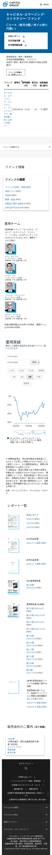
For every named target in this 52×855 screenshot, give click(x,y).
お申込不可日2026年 (14, 208)
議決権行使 (18, 789)
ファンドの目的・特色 (15, 187)
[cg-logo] (15, 4)
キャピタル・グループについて (26, 829)
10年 (38, 377)
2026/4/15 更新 (34, 707)
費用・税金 (10, 200)
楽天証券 (12, 753)
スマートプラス (15, 747)
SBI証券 (11, 739)
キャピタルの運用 (26, 807)
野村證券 (12, 750)
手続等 (8, 196)
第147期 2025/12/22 (35, 615)
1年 (14, 377)
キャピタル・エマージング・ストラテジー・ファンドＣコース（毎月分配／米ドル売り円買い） (8, 109)
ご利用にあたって (24, 777)
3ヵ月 (21, 370)
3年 (22, 377)
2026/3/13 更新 (33, 543)
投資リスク (10, 191)
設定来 (26, 383)
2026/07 (30, 519)
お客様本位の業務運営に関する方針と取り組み (27, 799)
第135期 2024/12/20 (35, 629)
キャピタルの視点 (26, 815)
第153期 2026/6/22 (35, 609)
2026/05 (30, 528)
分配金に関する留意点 (15, 204)
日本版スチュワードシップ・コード (26, 785)
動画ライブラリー (26, 822)
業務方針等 (33, 789)
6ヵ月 (31, 370)
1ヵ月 (11, 370)
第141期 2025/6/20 (35, 622)
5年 (30, 377)
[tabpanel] (26, 244)
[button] (17, 36)
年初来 (41, 370)
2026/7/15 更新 (34, 703)
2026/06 (30, 523)
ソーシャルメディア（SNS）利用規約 (26, 781)
